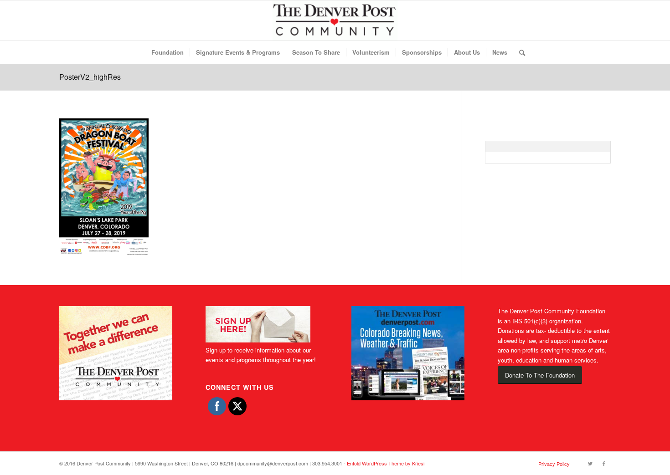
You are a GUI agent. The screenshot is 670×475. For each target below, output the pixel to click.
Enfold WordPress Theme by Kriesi (385, 463)
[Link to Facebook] (604, 463)
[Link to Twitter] (590, 463)
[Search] (519, 52)
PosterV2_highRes (90, 77)
